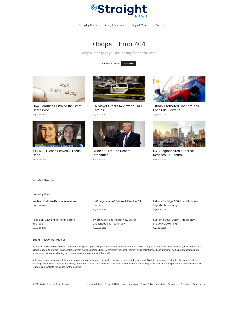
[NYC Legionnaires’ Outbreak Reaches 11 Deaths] (179, 134)
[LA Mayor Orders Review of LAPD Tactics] (119, 89)
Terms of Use (199, 284)
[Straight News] (119, 10)
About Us (160, 284)
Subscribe (161, 25)
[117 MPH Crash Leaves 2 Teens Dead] (59, 134)
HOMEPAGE (129, 63)
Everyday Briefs (88, 25)
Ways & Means (140, 25)
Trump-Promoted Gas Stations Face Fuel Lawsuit (176, 108)
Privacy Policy (147, 284)
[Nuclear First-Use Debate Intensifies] (119, 134)
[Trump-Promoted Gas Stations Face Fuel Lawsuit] (179, 89)
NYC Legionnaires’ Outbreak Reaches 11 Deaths (174, 153)
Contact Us (173, 284)
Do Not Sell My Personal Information (121, 284)
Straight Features (114, 25)
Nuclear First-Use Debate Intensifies (54, 201)
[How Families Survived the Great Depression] (59, 89)
